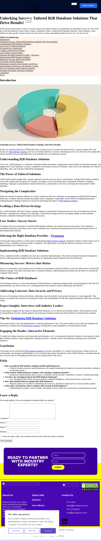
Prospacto (57, 235)
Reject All (32, 531)
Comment (4, 418)
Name (3, 423)
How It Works (38, 505)
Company (35, 13)
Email (3, 427)
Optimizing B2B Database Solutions (33, 318)
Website (3, 432)
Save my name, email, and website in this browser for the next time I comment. (33, 436)
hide (17, 37)
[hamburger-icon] (74, 4)
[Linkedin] (65, 521)
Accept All (48, 531)
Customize (16, 531)
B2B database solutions (18, 152)
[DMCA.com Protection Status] (90, 490)
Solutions (36, 500)
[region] (32, 523)
